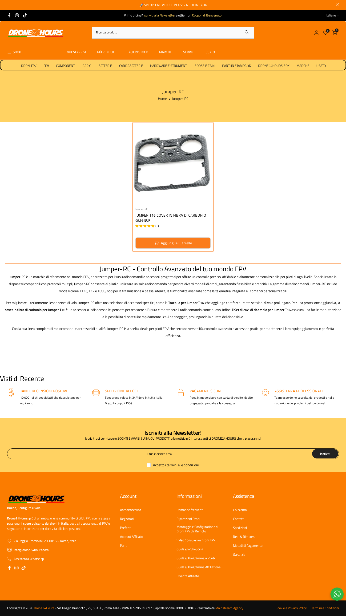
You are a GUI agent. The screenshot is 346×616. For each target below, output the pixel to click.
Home (162, 98)
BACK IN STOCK (137, 51)
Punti (123, 545)
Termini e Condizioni (325, 608)
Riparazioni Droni (188, 518)
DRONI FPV (28, 65)
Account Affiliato (131, 536)
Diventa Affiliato (188, 576)
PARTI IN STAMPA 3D (236, 65)
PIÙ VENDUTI (106, 51)
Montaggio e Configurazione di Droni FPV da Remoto (197, 529)
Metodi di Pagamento (247, 545)
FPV (46, 65)
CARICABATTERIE (131, 65)
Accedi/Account (130, 509)
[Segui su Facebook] (9, 15)
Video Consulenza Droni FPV (196, 540)
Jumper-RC (141, 209)
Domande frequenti (190, 509)
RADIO (86, 65)
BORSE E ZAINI (204, 65)
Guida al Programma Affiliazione (199, 567)
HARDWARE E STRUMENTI (168, 65)
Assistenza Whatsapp (29, 558)
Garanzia (239, 554)
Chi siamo (240, 509)
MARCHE (165, 51)
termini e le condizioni (183, 465)
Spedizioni (240, 527)
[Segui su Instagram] (17, 15)
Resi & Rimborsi (244, 536)
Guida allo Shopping (190, 549)
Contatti (238, 518)
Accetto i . (176, 465)
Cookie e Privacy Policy (291, 608)
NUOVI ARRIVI (76, 51)
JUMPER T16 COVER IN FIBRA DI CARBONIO (170, 215)
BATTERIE (105, 65)
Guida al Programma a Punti (196, 558)
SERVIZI (188, 51)
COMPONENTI (65, 65)
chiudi (9, 4)
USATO (210, 51)
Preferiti (125, 527)
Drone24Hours (44, 608)
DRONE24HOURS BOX (274, 65)
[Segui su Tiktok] (25, 15)
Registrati (127, 518)
